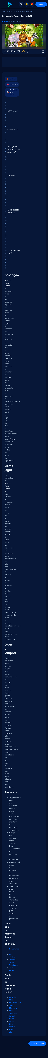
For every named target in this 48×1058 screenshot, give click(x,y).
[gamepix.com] (9, 4)
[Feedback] (28, 51)
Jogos (4, 11)
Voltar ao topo (38, 1043)
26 (8, 51)
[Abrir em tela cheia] (42, 51)
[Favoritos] (32, 4)
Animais (12, 11)
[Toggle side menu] (3, 4)
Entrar (41, 4)
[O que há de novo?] (26, 4)
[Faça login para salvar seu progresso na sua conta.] (23, 51)
